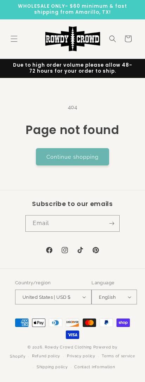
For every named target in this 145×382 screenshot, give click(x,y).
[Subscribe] (111, 223)
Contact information (94, 367)
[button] (14, 39)
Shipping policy (52, 367)
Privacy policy (81, 356)
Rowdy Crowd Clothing (68, 347)
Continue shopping (72, 157)
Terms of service (118, 356)
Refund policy (46, 356)
